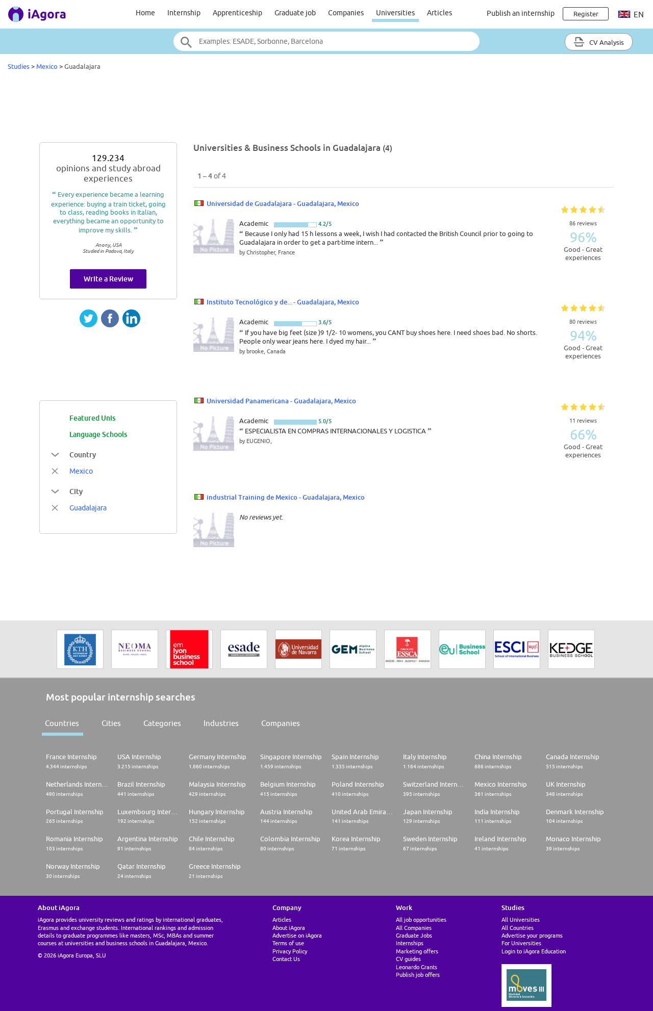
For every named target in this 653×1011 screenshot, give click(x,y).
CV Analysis (606, 42)
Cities (111, 723)
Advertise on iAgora (297, 935)
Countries (62, 723)
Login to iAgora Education (533, 951)
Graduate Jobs (414, 935)
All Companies (414, 927)
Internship (183, 13)
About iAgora (288, 927)
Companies (346, 13)
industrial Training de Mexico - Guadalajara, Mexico (286, 497)
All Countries (517, 927)
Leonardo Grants (416, 967)
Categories (162, 723)
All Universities (520, 919)
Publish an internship (521, 13)
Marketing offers (417, 951)
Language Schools (98, 434)
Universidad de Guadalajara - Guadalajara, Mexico (283, 203)
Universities (395, 13)
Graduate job (295, 13)
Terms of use (288, 943)
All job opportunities (421, 919)
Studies (19, 66)
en (638, 14)
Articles (439, 13)
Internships (409, 943)
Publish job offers (418, 974)
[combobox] (326, 41)
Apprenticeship (237, 13)
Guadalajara (88, 508)
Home (145, 13)
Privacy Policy (289, 951)
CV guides (408, 958)
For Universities (521, 943)
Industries (221, 723)
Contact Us (286, 958)
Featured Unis (92, 417)
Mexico (47, 66)
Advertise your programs (532, 935)
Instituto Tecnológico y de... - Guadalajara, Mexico (283, 302)
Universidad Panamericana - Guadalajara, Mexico (281, 401)
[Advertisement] (326, 109)
